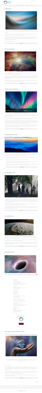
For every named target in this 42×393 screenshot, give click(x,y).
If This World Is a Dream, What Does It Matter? (15, 331)
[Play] (5, 274)
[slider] (37, 274)
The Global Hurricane (9, 216)
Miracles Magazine (25, 334)
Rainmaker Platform (24, 390)
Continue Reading (21, 43)
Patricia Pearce (8, 2)
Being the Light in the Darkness (11, 89)
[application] (21, 274)
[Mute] (35, 274)
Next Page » (37, 381)
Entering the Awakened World (11, 134)
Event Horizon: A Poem (9, 252)
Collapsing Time (8, 8)
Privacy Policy (21, 391)
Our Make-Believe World (10, 172)
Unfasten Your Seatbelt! (9, 49)
